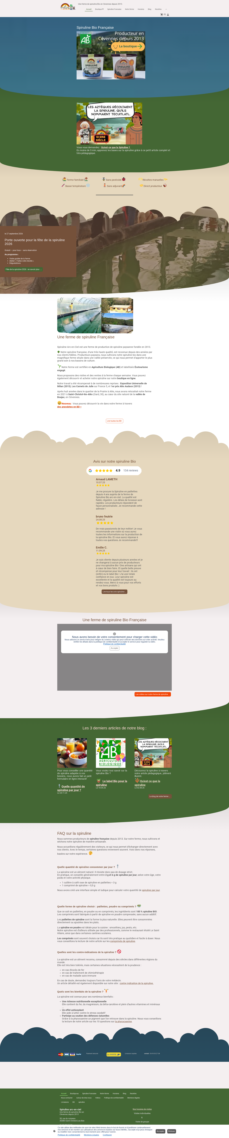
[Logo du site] (68, 6)
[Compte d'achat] (168, 14)
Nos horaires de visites (142, 1109)
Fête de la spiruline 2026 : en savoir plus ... (24, 269)
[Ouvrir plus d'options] (166, 9)
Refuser (171, 1131)
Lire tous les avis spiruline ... (114, 592)
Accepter (114, 648)
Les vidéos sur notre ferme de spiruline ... (153, 694)
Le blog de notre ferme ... (160, 796)
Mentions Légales (91, 1135)
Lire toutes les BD (114, 421)
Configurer (107, 1135)
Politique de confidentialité (114, 644)
